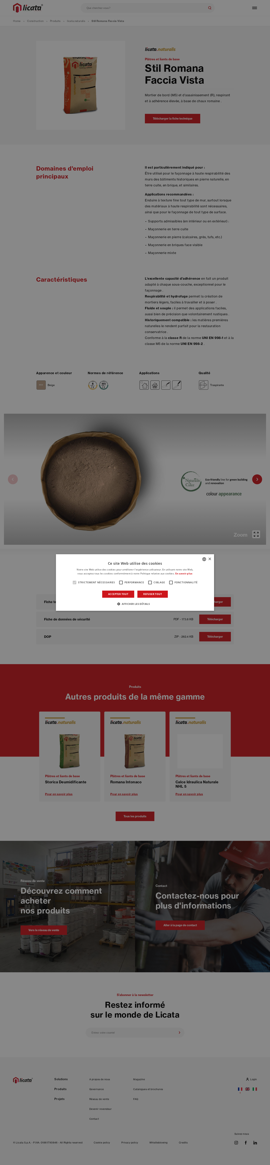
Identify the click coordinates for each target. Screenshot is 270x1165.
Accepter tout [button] (118, 594)
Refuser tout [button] (152, 594)
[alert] (135, 582)
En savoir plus (184, 573)
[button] (135, 604)
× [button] (209, 559)
